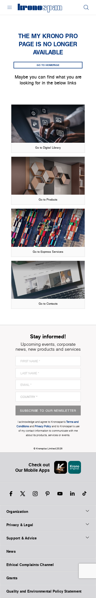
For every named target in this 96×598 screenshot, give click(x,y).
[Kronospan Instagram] (35, 493)
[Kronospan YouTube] (60, 493)
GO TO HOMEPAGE (48, 65)
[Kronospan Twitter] (22, 493)
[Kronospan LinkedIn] (72, 493)
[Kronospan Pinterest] (47, 493)
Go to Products (48, 199)
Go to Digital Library (48, 147)
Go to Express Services (48, 252)
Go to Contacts (48, 303)
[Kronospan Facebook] (11, 493)
